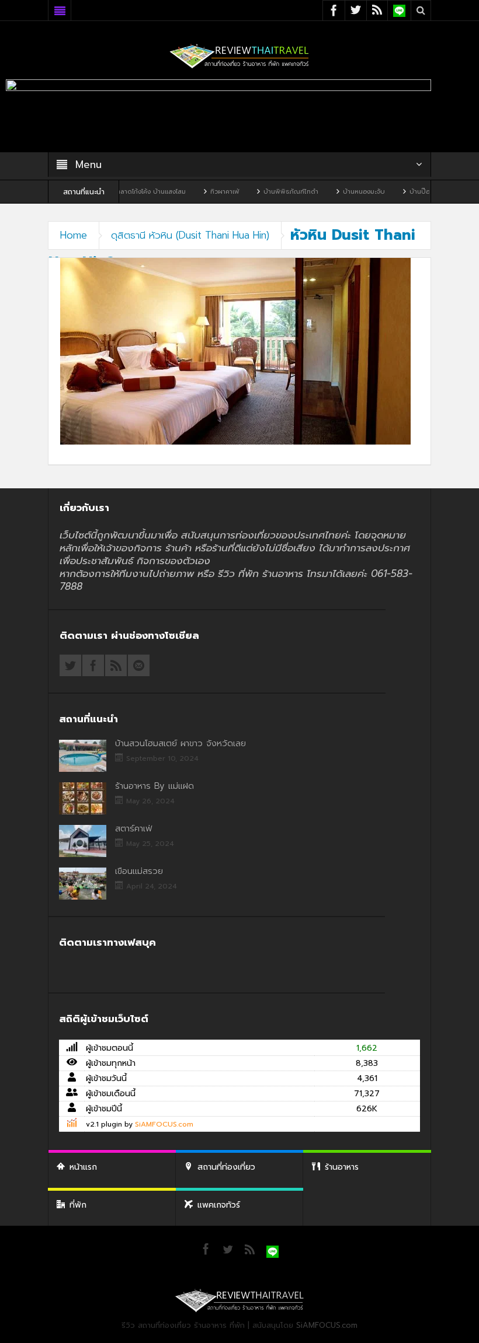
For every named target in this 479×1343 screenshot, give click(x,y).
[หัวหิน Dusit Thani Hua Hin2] (235, 351)
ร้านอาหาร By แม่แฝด (154, 786)
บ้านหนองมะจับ (331, 192)
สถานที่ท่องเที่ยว (226, 1167)
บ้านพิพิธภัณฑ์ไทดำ (258, 192)
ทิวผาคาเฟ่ (192, 192)
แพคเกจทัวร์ (218, 1205)
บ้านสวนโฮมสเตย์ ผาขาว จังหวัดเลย (180, 743)
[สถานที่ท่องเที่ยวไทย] (239, 56)
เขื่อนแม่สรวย (139, 871)
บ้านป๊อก (389, 192)
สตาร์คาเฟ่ (133, 828)
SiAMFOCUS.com (164, 1124)
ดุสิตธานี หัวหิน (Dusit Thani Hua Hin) (190, 235)
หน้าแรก (83, 1167)
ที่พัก (78, 1205)
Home (73, 235)
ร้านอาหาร (342, 1167)
